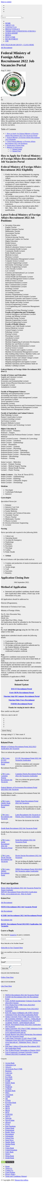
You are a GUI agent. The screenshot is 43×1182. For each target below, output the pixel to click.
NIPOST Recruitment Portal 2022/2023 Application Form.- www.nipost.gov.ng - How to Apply (19, 893)
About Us (8, 1168)
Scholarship (9, 1136)
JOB (6, 41)
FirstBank (8, 1087)
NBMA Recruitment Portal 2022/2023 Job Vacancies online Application (28, 870)
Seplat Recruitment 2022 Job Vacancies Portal (25, 841)
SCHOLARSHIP (11, 33)
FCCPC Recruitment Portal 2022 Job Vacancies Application (28, 759)
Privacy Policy (10, 1174)
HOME (8, 23)
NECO (7, 1116)
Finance (8, 1085)
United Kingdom (11, 1150)
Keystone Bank (10, 1102)
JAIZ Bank (9, 1095)
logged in (13, 935)
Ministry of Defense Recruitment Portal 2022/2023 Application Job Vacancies (18, 748)
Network (8, 1118)
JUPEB (8, 1101)
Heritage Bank (10, 1091)
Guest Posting (10, 1172)
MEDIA (8, 35)
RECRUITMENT (11, 39)
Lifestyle (8, 1104)
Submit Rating (6, 730)
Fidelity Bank (10, 1083)
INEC (7, 1093)
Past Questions (10, 1126)
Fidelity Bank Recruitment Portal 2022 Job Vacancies (26, 802)
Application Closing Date (15, 145)
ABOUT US (9, 25)
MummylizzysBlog (21, 1180)
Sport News (9, 1140)
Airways (8, 1067)
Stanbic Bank (10, 1142)
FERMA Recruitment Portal (21, 704)
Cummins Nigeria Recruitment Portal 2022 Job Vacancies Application (28, 775)
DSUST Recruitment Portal (21, 689)
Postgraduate (9, 1130)
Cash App (8, 1073)
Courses (8, 1075)
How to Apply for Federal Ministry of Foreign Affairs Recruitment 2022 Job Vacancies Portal (21, 134)
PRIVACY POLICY (12, 29)
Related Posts (16, 151)
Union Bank (9, 1148)
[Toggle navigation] (2, 15)
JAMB (7, 1097)
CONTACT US (11, 27)
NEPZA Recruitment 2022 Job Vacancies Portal (19, 907)
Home (7, 1166)
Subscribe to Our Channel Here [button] (12, 948)
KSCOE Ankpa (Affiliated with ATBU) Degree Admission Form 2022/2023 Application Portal (22, 1014)
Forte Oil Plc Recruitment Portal (21, 693)
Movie (7, 1108)
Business (8, 1071)
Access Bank (9, 1063)
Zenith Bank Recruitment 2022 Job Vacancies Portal (19, 828)
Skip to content (6, 2)
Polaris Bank (9, 1128)
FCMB (7, 1081)
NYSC (7, 1124)
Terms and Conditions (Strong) (16, 1176)
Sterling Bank (10, 1144)
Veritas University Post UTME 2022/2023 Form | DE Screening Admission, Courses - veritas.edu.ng (23, 1018)
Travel (7, 1146)
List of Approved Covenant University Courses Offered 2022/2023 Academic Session (21, 1053)
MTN (7, 1112)
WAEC (7, 1154)
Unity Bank (9, 1152)
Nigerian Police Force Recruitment (22, 700)
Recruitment (8, 48)
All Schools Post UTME (13, 1069)
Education (8, 1079)
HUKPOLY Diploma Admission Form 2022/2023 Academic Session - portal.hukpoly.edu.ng (22, 1022)
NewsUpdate (9, 1120)
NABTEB (9, 1114)
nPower (8, 1122)
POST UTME (10, 37)
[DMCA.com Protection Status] (7, 1163)
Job (2, 48)
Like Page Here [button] (6, 986)
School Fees (9, 1138)
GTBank (8, 1089)
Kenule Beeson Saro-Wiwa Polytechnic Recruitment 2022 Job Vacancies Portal (23, 1035)
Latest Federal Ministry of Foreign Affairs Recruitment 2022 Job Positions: (20, 142)
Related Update (17, 149)
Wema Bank (9, 1156)
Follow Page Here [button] (7, 977)
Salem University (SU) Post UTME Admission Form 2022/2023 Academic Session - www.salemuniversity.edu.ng (23, 1030)
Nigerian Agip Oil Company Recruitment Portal (21, 696)
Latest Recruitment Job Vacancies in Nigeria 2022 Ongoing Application (27, 816)
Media (7, 1106)
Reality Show (10, 1132)
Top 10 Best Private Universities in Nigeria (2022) (22, 1050)
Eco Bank (8, 1077)
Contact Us (9, 1170)
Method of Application (14, 147)
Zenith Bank (9, 1158)
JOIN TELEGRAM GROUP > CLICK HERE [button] (17, 45)
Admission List (10, 1065)
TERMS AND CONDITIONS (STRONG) (20, 31)
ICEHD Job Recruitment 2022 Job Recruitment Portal (21, 915)
